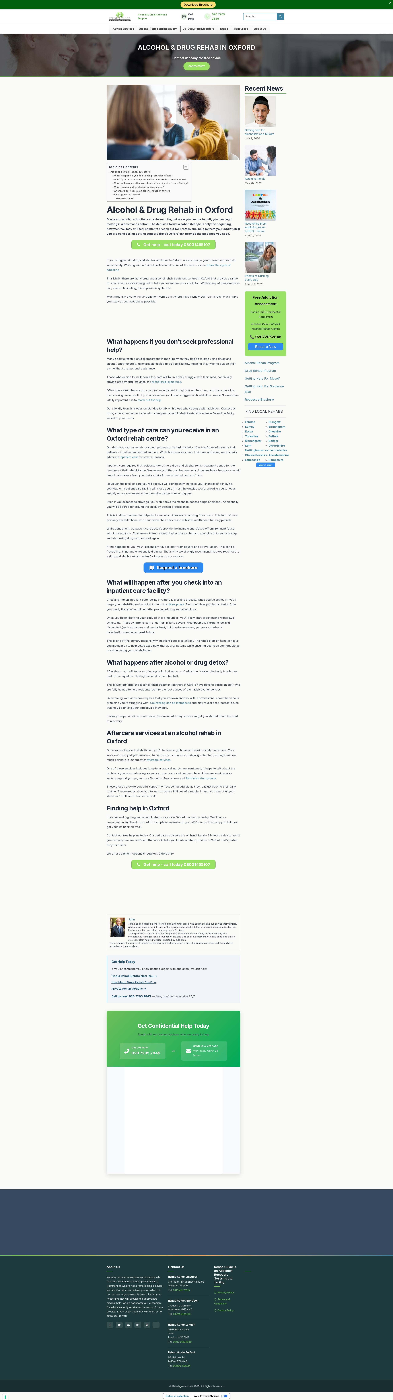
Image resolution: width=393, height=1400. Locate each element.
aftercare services (158, 759)
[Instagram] (137, 1325)
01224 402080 (182, 1314)
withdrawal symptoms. (167, 381)
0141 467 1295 (181, 1290)
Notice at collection (177, 1396)
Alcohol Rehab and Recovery (158, 28)
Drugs (224, 28)
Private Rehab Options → (128, 988)
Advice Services (123, 28)
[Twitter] (119, 1325)
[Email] (156, 1325)
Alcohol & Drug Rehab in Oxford (130, 171)
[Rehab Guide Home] (120, 16)
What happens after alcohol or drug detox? (139, 187)
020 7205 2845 (146, 1053)
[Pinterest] (147, 1325)
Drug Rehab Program (260, 371)
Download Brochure (198, 4)
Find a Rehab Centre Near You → (134, 975)
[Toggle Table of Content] (184, 167)
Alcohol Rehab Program (262, 363)
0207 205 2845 (182, 1341)
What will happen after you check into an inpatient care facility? (151, 183)
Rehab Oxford (262, 324)
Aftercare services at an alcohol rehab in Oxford (142, 190)
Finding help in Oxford (127, 194)
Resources (241, 28)
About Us (260, 28)
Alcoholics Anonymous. (202, 778)
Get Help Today (125, 198)
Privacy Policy (226, 1292)
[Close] (390, 3)
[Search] (280, 16)
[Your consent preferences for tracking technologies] (5, 1397)
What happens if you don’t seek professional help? (143, 175)
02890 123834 (181, 1365)
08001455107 (196, 66)
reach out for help (149, 400)
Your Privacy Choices (206, 1396)
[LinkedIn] (128, 1325)
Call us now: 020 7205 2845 (131, 996)
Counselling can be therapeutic (170, 702)
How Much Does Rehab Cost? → (133, 982)
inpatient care (129, 457)
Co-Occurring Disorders (198, 28)
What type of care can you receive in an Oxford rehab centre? (150, 179)
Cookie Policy (226, 1310)
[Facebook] (110, 1325)
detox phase (176, 604)
